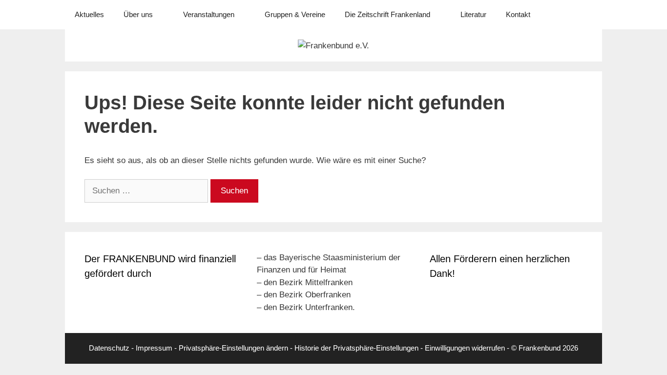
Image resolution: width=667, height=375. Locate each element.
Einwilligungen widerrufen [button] (465, 348)
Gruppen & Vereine (295, 14)
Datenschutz (109, 348)
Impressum (154, 348)
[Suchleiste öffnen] (587, 14)
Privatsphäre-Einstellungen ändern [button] (233, 348)
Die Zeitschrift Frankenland (387, 14)
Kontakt (518, 14)
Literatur (473, 14)
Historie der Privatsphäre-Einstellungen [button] (356, 348)
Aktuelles (89, 14)
